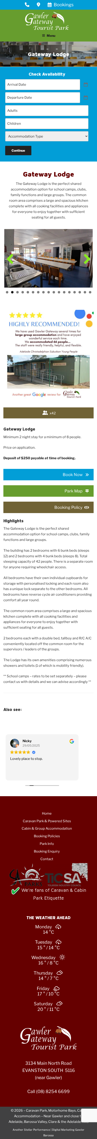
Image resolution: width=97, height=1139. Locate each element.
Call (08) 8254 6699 (48, 1091)
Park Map (74, 491)
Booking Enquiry (47, 851)
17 (90, 292)
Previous (11, 259)
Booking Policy (68, 507)
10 (54, 292)
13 (69, 292)
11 (59, 292)
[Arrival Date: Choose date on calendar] (85, 84)
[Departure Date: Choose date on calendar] (85, 97)
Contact (46, 859)
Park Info (47, 844)
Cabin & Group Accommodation (47, 828)
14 (74, 292)
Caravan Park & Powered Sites (47, 821)
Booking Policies (47, 836)
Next (85, 259)
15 (80, 292)
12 (64, 292)
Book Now (73, 474)
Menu (51, 35)
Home (47, 813)
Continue (18, 150)
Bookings (63, 4)
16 (85, 292)
